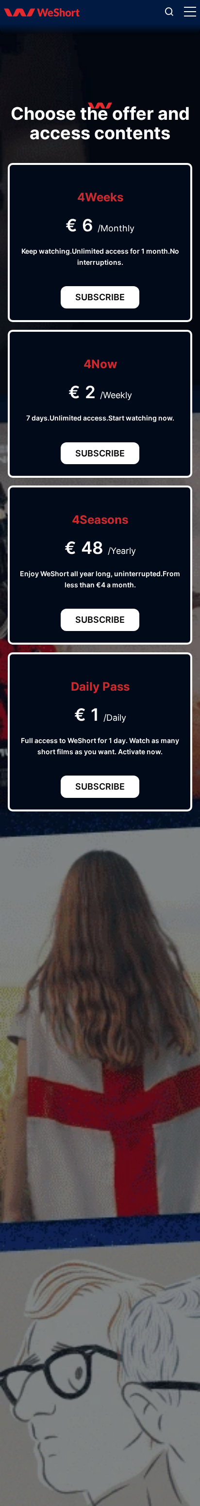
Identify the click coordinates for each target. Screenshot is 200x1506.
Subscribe (100, 297)
